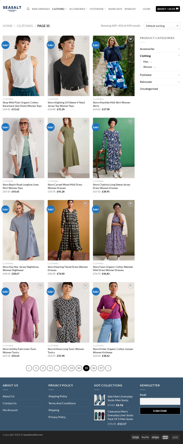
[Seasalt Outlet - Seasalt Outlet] (12, 9)
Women (147, 66)
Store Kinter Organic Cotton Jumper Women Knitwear (113, 350)
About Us (8, 396)
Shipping (53, 410)
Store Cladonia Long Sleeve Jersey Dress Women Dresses (111, 186)
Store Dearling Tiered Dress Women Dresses (68, 268)
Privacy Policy (57, 417)
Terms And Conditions (62, 403)
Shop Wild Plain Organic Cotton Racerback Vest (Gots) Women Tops (22, 104)
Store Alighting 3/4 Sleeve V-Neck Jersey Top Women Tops (66, 104)
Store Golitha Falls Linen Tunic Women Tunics (19, 350)
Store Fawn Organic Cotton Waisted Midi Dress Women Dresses (113, 268)
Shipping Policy (57, 396)
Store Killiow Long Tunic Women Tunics (66, 350)
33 (71, 368)
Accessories (77, 9)
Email (143, 394)
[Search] (28, 9)
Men (145, 61)
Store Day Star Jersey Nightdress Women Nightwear (21, 268)
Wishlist (130, 9)
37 (101, 368)
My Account (10, 410)
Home (8, 26)
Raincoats (115, 9)
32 (64, 368)
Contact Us (10, 403)
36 (93, 368)
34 (78, 368)
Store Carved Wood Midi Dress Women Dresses (65, 186)
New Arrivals (41, 9)
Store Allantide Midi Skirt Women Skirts (111, 104)
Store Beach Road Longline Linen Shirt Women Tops (21, 186)
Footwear (96, 9)
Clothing (58, 9)
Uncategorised (149, 88)
